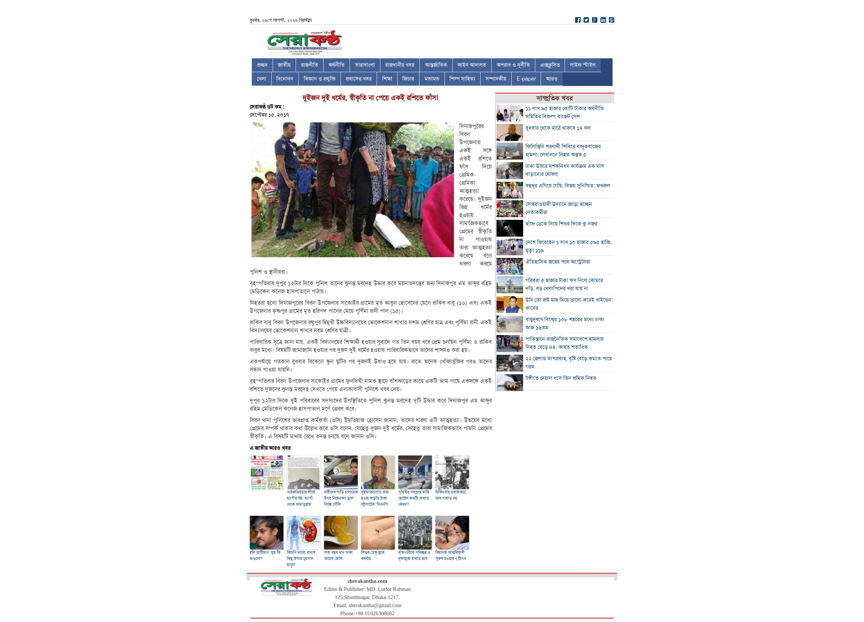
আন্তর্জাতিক (436, 65)
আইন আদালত (471, 65)
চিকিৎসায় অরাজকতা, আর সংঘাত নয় (451, 495)
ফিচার (408, 79)
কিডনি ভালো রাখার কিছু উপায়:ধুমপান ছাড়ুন (301, 558)
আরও (552, 79)
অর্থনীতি (336, 65)
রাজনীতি (309, 65)
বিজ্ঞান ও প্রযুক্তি (319, 79)
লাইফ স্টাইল (583, 65)
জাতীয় (284, 65)
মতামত (432, 79)
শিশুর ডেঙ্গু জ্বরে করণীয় (372, 555)
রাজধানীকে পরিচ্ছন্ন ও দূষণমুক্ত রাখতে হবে (414, 555)
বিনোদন (284, 79)
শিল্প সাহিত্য (462, 79)
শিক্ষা (387, 79)
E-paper (526, 79)
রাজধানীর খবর (399, 65)
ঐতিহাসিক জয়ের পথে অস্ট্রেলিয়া (557, 262)
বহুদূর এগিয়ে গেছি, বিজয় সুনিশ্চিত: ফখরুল (567, 185)
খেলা (261, 79)
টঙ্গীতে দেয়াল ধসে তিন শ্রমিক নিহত (560, 378)
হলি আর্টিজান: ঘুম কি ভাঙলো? (265, 555)
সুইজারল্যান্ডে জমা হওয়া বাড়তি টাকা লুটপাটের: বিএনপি (375, 498)
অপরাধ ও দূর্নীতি (513, 65)
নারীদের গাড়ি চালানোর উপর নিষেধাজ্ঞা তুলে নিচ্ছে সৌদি (341, 498)
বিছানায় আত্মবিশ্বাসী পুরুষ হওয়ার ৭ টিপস (450, 555)
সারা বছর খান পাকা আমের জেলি (338, 555)
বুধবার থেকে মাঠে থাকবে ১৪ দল (558, 128)
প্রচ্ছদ (262, 65)
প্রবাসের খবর (359, 79)
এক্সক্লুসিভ (550, 65)
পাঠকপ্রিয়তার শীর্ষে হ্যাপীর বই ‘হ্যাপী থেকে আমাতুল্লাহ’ (301, 498)
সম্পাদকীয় (496, 79)
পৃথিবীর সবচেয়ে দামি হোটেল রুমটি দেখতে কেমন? (413, 498)
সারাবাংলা (365, 65)
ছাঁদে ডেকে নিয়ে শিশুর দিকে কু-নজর (561, 223)
